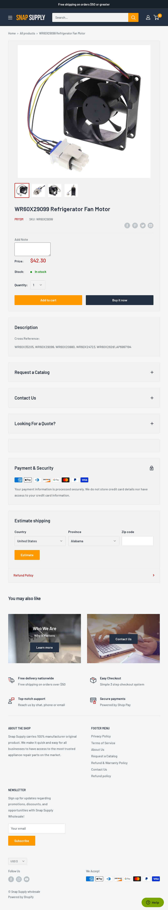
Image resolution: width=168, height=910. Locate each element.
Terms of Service (103, 743)
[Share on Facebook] (127, 225)
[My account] (148, 17)
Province (74, 532)
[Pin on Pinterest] (135, 225)
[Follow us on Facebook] (11, 879)
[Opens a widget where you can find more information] (152, 903)
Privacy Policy (101, 736)
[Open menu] (10, 17)
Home (12, 33)
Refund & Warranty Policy (109, 763)
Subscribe (21, 841)
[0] (156, 17)
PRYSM (19, 219)
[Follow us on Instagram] (19, 879)
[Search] (133, 17)
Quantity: (21, 285)
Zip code (128, 532)
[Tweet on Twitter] (143, 225)
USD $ (14, 861)
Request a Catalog (104, 756)
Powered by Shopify (21, 897)
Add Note (21, 239)
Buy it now (119, 300)
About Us (97, 749)
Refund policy (101, 776)
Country (20, 532)
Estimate (27, 555)
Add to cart (48, 300)
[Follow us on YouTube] (27, 879)
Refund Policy (23, 575)
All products (27, 33)
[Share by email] (150, 225)
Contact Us (99, 769)
